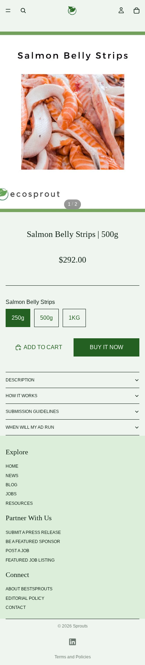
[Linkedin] (72, 642)
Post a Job (17, 550)
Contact (16, 607)
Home (12, 466)
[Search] (23, 10)
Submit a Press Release (33, 532)
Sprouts (80, 626)
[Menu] (8, 10)
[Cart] (136, 10)
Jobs (11, 493)
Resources (19, 503)
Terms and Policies (73, 656)
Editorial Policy (25, 598)
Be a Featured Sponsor (33, 541)
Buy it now (106, 347)
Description (20, 380)
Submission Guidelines (32, 411)
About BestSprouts (29, 588)
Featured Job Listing (30, 559)
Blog (11, 484)
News (12, 475)
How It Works (21, 395)
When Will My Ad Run (30, 427)
